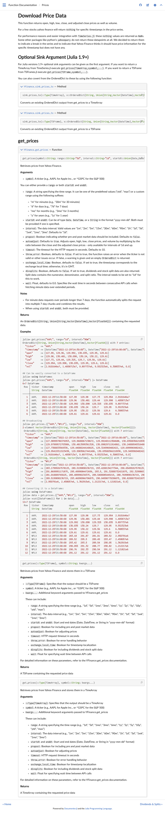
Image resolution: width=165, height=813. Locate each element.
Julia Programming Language (98, 809)
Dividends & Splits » (151, 804)
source (141, 104)
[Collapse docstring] (21, 87)
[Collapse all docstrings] (161, 5)
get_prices (28, 141)
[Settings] (155, 5)
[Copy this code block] (141, 95)
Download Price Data (42, 15)
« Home (7, 804)
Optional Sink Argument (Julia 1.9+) (53, 57)
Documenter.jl (70, 809)
